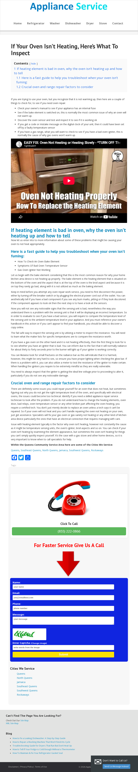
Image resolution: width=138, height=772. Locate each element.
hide (33, 63)
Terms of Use (41, 767)
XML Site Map (12, 723)
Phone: (17, 603)
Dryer (90, 23)
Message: (18, 614)
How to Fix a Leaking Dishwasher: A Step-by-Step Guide (39, 738)
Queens (15, 450)
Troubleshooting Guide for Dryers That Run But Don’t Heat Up (42, 745)
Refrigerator (35, 23)
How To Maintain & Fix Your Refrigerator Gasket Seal (38, 753)
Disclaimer (13, 767)
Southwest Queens (79, 450)
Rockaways (97, 450)
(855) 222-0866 (69, 531)
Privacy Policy (26, 767)
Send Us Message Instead (116, 766)
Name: (17, 582)
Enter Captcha (30, 643)
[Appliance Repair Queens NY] (69, 7)
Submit (63, 654)
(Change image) (39, 643)
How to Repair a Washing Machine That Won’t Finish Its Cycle (41, 742)
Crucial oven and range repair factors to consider (53, 382)
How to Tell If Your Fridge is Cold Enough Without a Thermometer (44, 749)
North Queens (50, 450)
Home (18, 23)
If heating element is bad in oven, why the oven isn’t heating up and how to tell (68, 233)
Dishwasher (73, 23)
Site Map (24, 720)
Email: (16, 593)
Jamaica (63, 450)
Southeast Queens (31, 450)
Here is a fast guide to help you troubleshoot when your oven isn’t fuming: (68, 253)
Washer (55, 23)
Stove (103, 23)
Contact (117, 23)
